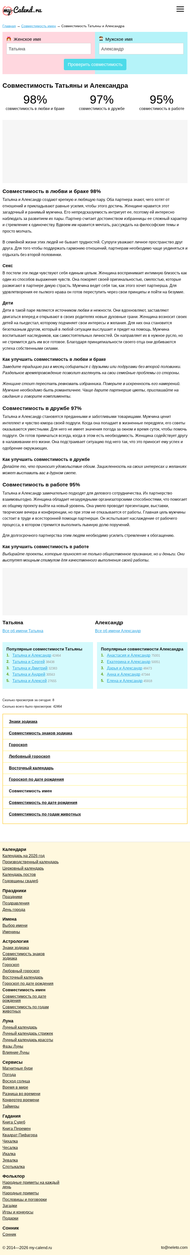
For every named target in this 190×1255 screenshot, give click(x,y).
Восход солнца (16, 1081)
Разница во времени (21, 1094)
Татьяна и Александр (31, 655)
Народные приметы (20, 1193)
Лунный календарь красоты (27, 1040)
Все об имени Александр (118, 631)
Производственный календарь (30, 862)
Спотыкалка (13, 1167)
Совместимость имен (30, 791)
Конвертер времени (20, 1100)
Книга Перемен (16, 1128)
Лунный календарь (19, 1027)
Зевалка (10, 1160)
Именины (11, 932)
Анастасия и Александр (128, 655)
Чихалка (10, 1141)
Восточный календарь (31, 768)
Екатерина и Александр (128, 662)
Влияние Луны (15, 1052)
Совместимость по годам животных (45, 814)
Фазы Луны (12, 1046)
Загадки (9, 1206)
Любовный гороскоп (29, 756)
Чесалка (10, 1148)
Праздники (12, 897)
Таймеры (10, 1106)
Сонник (9, 1234)
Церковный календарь (23, 868)
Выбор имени (14, 925)
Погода (9, 1075)
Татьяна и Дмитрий (30, 668)
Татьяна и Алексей (29, 681)
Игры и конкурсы (17, 1212)
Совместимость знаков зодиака (40, 733)
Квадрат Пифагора (19, 1135)
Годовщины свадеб (20, 881)
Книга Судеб (13, 1122)
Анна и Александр (123, 674)
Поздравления (15, 903)
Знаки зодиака (23, 721)
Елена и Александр (124, 681)
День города (13, 910)
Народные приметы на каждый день (30, 1184)
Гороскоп (18, 745)
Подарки (10, 1218)
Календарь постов (19, 874)
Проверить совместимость (95, 64)
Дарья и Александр (124, 668)
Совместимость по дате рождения (43, 803)
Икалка (9, 1154)
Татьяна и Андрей (28, 674)
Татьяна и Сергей (28, 662)
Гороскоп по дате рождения (36, 779)
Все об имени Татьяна (22, 631)
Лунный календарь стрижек (27, 1033)
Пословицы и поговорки (24, 1199)
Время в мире (15, 1087)
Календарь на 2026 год (23, 856)
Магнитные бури (17, 1068)
